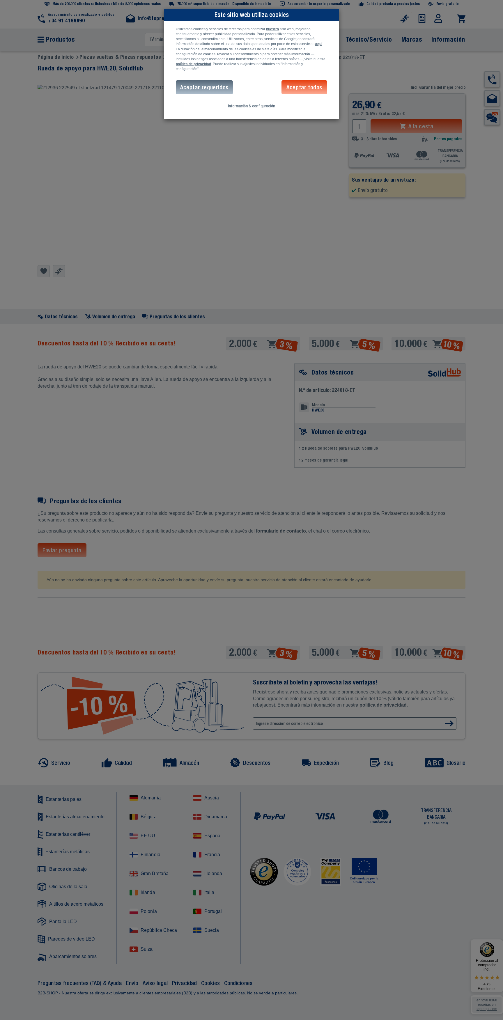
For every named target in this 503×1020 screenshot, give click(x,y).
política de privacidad (193, 64)
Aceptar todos (304, 87)
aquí (318, 44)
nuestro (272, 29)
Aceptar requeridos (204, 87)
